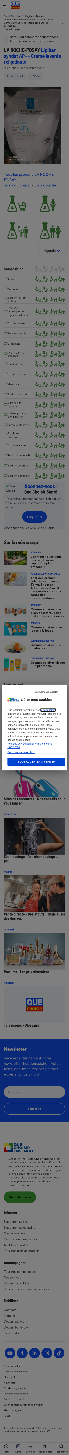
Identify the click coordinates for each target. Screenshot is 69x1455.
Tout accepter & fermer (36, 761)
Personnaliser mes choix (21, 752)
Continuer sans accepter (46, 692)
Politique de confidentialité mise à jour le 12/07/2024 (29, 745)
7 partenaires (48, 710)
